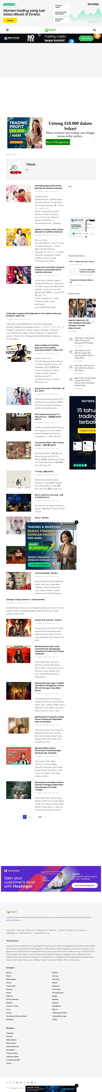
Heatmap (85, 949)
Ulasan (39, 191)
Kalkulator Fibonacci (54, 954)
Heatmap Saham (12, 946)
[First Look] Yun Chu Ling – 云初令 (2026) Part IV (49, 496)
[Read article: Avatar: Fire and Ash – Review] (18, 628)
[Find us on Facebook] (6, 1082)
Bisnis (8, 976)
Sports (55, 1009)
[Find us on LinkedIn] (14, 1082)
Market (60, 960)
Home (8, 154)
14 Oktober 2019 (76, 264)
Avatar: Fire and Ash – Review (48, 620)
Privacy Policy (12, 1053)
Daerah (9, 989)
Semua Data (75, 949)
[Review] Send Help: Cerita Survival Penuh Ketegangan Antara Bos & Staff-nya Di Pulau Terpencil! (49, 650)
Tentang (9, 1033)
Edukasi (9, 996)
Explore (9, 1003)
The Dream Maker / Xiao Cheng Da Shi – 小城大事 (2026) (49, 443)
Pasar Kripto (23, 954)
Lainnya (55, 976)
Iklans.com (21, 930)
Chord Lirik (10, 986)
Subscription (11, 1040)
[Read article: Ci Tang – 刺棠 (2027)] (18, 479)
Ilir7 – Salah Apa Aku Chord (82, 261)
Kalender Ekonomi (38, 951)
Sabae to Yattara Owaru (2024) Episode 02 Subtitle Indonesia (49, 230)
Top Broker (51, 960)
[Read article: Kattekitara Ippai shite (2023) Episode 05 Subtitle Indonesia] (18, 193)
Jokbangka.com (12, 933)
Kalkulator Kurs (49, 957)
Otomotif (56, 989)
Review (55, 999)
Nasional (56, 986)
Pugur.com (30, 930)
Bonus (67, 960)
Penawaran (75, 960)
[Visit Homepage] (51, 29)
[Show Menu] (7, 30)
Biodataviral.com (25, 933)
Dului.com (83, 930)
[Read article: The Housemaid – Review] (18, 581)
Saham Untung (17, 949)
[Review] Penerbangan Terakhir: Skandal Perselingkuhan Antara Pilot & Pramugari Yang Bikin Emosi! (49, 687)
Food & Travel (12, 1006)
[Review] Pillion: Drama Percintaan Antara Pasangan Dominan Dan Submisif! (48, 750)
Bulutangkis (11, 979)
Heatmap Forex (26, 946)
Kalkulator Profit (83, 954)
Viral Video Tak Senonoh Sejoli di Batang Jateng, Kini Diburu (85, 368)
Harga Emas (39, 949)
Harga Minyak (50, 949)
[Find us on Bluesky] (17, 1082)
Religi (54, 996)
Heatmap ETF (38, 946)
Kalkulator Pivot (69, 954)
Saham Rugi (28, 949)
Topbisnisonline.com (41, 933)
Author (14, 154)
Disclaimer (10, 1050)
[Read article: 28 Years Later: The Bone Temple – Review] (18, 555)
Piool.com (52, 930)
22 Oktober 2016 (76, 285)
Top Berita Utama (87, 951)
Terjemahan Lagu (59, 1016)
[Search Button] (94, 30)
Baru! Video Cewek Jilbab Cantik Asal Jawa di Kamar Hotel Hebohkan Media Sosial (85, 382)
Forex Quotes (52, 951)
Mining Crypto (40, 960)
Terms (8, 1063)
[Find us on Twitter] (10, 1082)
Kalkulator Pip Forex (14, 957)
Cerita (9, 982)
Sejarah (55, 1003)
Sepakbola (56, 1006)
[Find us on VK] (28, 1082)
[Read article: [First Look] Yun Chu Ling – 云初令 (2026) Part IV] (18, 503)
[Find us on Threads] (24, 1082)
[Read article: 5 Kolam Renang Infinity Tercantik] (73, 272)
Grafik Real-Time (23, 951)
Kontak (9, 1036)
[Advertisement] (51, 60)
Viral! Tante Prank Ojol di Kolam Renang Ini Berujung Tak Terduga (84, 340)
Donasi (9, 960)
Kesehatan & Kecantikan (16, 1016)
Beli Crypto (17, 960)
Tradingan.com (41, 930)
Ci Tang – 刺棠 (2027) (44, 471)
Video (54, 1019)
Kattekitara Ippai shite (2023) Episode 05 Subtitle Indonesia (48, 187)
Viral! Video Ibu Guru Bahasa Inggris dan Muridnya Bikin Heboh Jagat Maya (84, 354)
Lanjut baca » (16, 920)
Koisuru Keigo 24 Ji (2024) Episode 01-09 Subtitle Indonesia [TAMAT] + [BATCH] (48, 347)
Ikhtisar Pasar (11, 954)
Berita (8, 972)
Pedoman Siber (12, 1056)
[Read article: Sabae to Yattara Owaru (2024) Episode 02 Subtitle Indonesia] (18, 237)
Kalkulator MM (62, 957)
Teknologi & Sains (59, 1013)
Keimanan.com (72, 930)
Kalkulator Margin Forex (32, 957)
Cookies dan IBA (13, 1060)
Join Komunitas (12, 1046)
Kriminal (9, 1019)
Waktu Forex (74, 951)
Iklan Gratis (11, 1043)
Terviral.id (61, 930)
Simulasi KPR (88, 957)
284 (39, 817)
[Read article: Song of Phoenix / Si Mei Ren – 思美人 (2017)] (18, 396)
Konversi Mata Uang (37, 954)
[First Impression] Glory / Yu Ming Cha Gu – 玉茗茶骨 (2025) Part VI (48, 416)
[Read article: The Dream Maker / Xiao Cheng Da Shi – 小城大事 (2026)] (18, 450)
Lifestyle (55, 979)
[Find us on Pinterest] (21, 1082)
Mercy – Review (42, 518)
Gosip (8, 1013)
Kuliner (55, 972)
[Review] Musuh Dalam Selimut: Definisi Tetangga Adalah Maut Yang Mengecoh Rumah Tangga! (49, 786)
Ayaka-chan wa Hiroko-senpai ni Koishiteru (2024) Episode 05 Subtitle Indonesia (49, 269)
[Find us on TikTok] (35, 1082)
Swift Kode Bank (63, 949)
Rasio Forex (63, 951)
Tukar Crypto (28, 960)
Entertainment (12, 999)
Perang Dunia (57, 993)
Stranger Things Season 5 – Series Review (25, 599)
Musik (54, 982)
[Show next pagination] (46, 817)
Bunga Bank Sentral (70, 946)
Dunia (8, 993)
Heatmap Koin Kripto (53, 946)
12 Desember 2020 (87, 275)
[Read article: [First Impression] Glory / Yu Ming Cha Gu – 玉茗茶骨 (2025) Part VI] (18, 422)
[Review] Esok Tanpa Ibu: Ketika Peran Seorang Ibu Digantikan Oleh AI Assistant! (49, 719)
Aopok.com (15, 1088)
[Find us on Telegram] (32, 1082)
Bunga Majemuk (75, 957)
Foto (8, 1009)
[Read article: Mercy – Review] (18, 525)
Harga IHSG (84, 946)
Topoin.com (10, 930)
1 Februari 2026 (49, 191)
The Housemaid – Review (46, 573)
